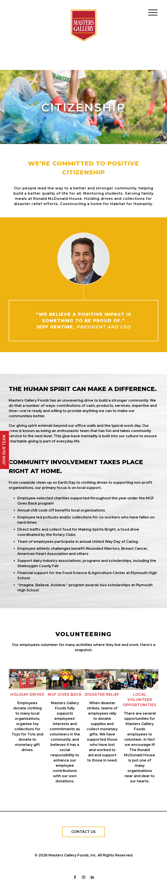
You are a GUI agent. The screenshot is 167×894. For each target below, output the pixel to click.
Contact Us (83, 832)
